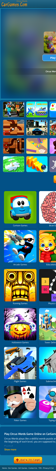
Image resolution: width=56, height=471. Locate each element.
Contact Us (33, 468)
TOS (40, 468)
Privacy (46, 468)
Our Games (12, 468)
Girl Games (22, 468)
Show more (10, 449)
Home (4, 468)
